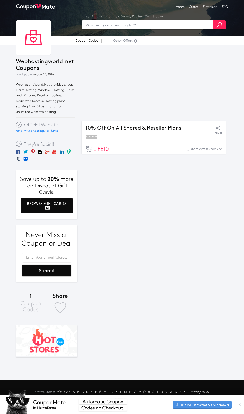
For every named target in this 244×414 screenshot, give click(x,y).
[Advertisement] (154, 83)
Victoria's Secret (118, 16)
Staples (158, 16)
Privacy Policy (200, 392)
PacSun (137, 16)
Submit (47, 270)
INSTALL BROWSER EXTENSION (204, 405)
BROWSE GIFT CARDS (46, 204)
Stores (193, 7)
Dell (148, 16)
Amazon (98, 16)
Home (180, 7)
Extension (210, 7)
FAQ (225, 7)
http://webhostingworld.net (37, 131)
